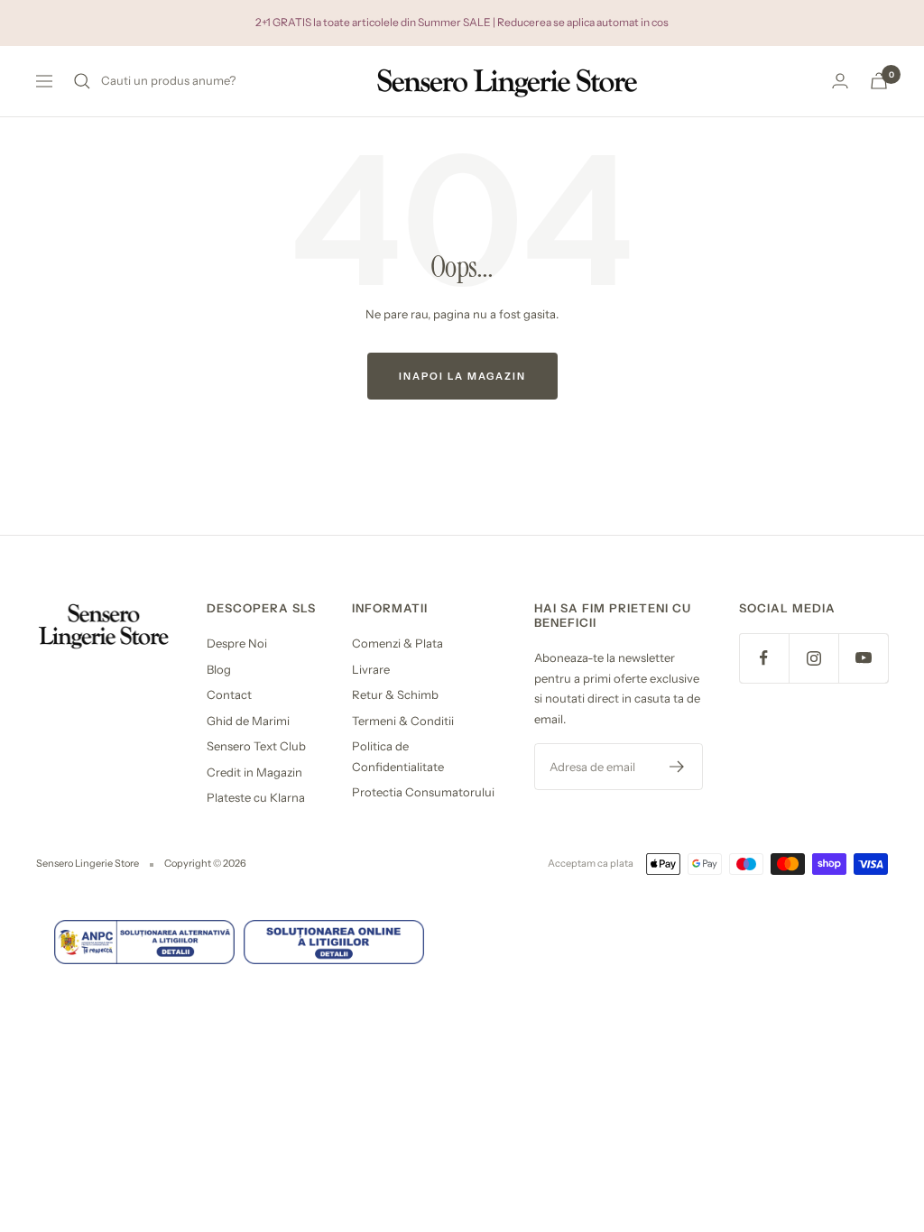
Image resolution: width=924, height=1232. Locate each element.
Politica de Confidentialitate (398, 756)
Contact (229, 694)
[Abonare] (677, 766)
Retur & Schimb (395, 694)
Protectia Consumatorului (423, 792)
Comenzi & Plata (397, 643)
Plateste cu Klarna (256, 797)
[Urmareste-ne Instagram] (813, 658)
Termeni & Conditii (403, 720)
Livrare (371, 669)
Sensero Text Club (256, 746)
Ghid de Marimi (248, 720)
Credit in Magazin (254, 772)
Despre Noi (237, 643)
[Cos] (879, 80)
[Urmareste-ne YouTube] (863, 658)
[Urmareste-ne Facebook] (764, 658)
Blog (219, 669)
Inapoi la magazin (462, 376)
